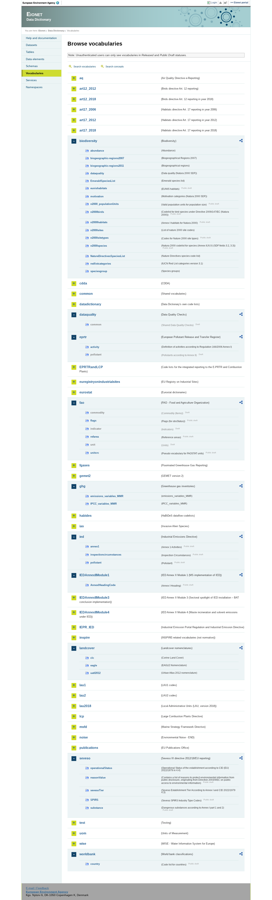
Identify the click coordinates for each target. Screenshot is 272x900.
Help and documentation (41, 38)
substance (96, 807)
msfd (83, 727)
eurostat (85, 392)
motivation (97, 196)
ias (81, 526)
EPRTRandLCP (91, 367)
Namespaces (34, 87)
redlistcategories (100, 263)
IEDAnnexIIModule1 (94, 575)
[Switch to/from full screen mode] (226, 3)
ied (81, 536)
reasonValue (98, 777)
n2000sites (96, 230)
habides (85, 515)
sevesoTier (97, 790)
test (82, 822)
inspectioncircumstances (105, 554)
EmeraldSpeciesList (102, 180)
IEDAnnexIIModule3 (94, 597)
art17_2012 (87, 120)
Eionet (41, 30)
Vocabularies (34, 73)
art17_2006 (87, 109)
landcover (87, 648)
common (86, 293)
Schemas (32, 66)
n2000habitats (98, 222)
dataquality (97, 173)
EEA (42, 3)
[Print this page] (221, 3)
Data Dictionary (56, 30)
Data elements (35, 59)
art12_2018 (87, 99)
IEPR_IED (86, 627)
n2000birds (97, 211)
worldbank (87, 854)
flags (93, 420)
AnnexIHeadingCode (102, 585)
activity (94, 346)
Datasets (31, 45)
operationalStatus (101, 768)
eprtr (83, 337)
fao (81, 402)
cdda (83, 283)
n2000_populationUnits (104, 203)
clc (92, 657)
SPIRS (94, 799)
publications (88, 747)
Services (31, 80)
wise (82, 843)
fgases (84, 465)
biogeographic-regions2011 (107, 165)
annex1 (94, 546)
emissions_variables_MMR (106, 496)
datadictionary (90, 304)
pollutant (95, 562)
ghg (82, 486)
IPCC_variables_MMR (103, 503)
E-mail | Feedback (37, 888)
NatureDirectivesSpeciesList (107, 256)
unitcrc (94, 452)
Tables (30, 52)
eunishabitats (98, 188)
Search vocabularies (84, 66)
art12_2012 (87, 88)
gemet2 (85, 476)
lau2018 (85, 706)
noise (83, 737)
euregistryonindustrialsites (99, 381)
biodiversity (88, 141)
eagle (93, 665)
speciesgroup (98, 271)
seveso (84, 758)
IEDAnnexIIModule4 (94, 612)
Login (214, 2)
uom (82, 833)
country (95, 863)
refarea (94, 436)
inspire (84, 637)
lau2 (82, 695)
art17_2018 (87, 130)
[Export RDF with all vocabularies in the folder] (241, 141)
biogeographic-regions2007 (107, 158)
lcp (81, 716)
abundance (97, 150)
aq (81, 78)
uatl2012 (95, 672)
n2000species (98, 245)
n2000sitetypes (99, 237)
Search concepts (115, 66)
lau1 (82, 685)
